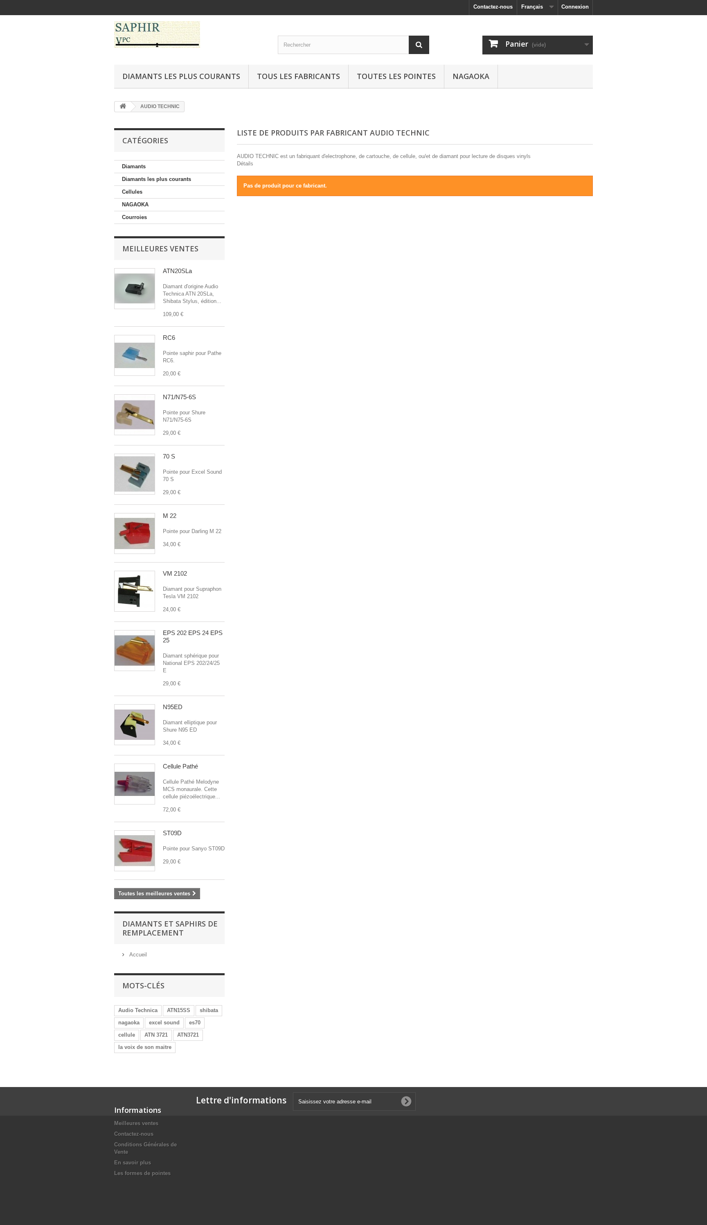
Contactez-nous (493, 7)
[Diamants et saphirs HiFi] (190, 34)
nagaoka (129, 1022)
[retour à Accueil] (123, 107)
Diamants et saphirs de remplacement (170, 928)
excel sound (164, 1022)
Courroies (134, 217)
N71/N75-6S (179, 396)
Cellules (132, 192)
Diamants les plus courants (181, 76)
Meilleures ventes (160, 248)
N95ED (172, 706)
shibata (209, 1010)
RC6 (169, 337)
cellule (126, 1035)
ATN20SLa (177, 270)
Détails (245, 163)
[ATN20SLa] (134, 288)
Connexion (575, 7)
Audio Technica (138, 1010)
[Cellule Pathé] (134, 784)
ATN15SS (178, 1010)
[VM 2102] (134, 591)
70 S (169, 456)
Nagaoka (471, 76)
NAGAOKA (135, 204)
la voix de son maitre (144, 1047)
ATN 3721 (156, 1035)
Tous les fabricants (298, 76)
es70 (194, 1022)
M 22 (169, 515)
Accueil (137, 955)
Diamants (134, 166)
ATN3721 (188, 1035)
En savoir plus (132, 1162)
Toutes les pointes (396, 76)
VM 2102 (175, 573)
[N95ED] (134, 724)
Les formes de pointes (142, 1173)
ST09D (172, 832)
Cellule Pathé (180, 766)
